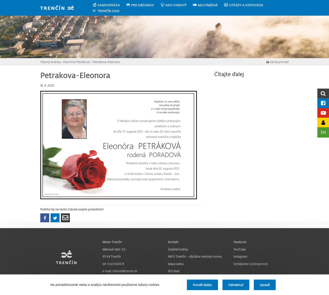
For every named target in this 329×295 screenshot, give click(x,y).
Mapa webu (176, 264)
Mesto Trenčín (112, 242)
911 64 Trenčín (112, 256)
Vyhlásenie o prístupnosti (250, 264)
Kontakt (173, 242)
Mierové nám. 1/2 (114, 249)
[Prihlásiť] (323, 122)
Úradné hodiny (178, 249)
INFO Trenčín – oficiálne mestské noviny (195, 256)
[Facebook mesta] (323, 103)
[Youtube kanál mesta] (323, 113)
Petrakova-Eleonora (106, 62)
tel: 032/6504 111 (113, 264)
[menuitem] (109, 5)
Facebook (239, 242)
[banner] (59, 8)
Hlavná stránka (50, 62)
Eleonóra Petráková (76, 62)
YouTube (239, 249)
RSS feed (173, 271)
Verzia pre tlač (279, 62)
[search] (323, 93)
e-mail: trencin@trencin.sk (120, 271)
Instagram (240, 256)
